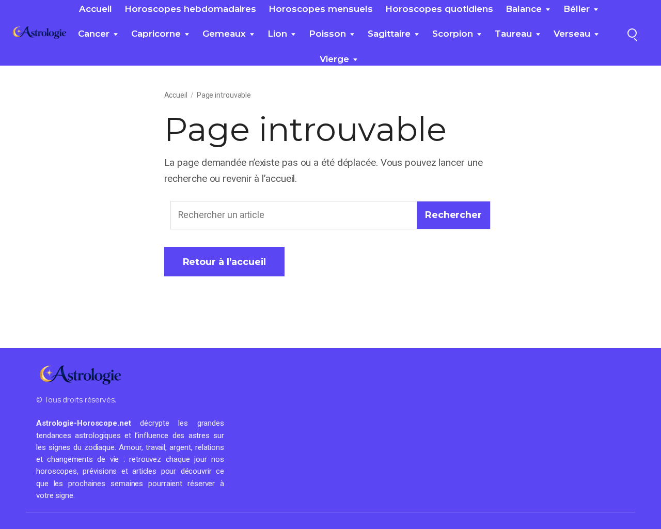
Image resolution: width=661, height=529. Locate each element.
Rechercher (453, 214)
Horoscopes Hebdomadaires (190, 9)
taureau (513, 33)
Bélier (576, 9)
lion (277, 33)
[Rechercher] (632, 33)
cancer (93, 33)
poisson (327, 33)
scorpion (452, 33)
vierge (334, 59)
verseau (572, 33)
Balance (524, 9)
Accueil (95, 9)
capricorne (156, 33)
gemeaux (224, 33)
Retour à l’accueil (224, 261)
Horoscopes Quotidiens (439, 9)
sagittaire (389, 33)
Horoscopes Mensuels (321, 9)
